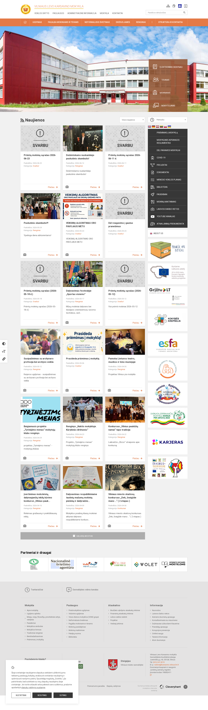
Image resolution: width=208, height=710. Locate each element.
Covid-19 (161, 158)
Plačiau (51, 187)
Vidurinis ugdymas (76, 614)
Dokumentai (163, 172)
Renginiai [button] (141, 22)
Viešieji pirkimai (116, 624)
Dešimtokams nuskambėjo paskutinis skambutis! (80, 157)
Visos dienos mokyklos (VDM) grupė (84, 617)
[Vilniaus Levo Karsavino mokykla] (27, 8)
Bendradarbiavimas (35, 636)
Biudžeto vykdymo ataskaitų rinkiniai (125, 610)
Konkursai (122, 508)
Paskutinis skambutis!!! (36, 223)
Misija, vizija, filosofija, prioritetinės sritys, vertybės (43, 618)
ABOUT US (158, 233)
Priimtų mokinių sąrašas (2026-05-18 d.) (40, 292)
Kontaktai (117, 13)
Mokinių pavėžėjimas (77, 627)
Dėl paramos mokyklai (168, 150)
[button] (168, 6)
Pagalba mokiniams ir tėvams (81, 624)
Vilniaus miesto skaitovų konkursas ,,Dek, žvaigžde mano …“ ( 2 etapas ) (122, 497)
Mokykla (104, 13)
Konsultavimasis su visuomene (164, 620)
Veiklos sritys (41, 13)
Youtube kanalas (166, 216)
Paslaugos (58, 13)
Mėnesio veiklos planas (169, 180)
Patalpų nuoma (75, 633)
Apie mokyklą (32, 610)
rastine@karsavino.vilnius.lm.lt (166, 665)
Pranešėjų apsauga (160, 627)
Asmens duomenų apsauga (163, 617)
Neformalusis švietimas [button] (97, 22)
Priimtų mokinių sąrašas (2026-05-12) (124, 292)
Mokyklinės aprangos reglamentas (168, 141)
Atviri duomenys (158, 640)
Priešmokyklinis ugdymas (79, 610)
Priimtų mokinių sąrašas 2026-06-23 (40, 157)
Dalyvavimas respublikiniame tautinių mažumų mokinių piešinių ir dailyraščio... (81, 497)
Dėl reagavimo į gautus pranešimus (120, 225)
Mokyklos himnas (34, 630)
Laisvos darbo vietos (168, 209)
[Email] (80, 666)
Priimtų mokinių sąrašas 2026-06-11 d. (124, 157)
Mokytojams (168, 106)
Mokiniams (165, 93)
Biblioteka (162, 187)
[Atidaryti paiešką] (184, 12)
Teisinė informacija (159, 637)
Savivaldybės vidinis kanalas (85, 589)
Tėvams (165, 80)
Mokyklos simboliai (35, 626)
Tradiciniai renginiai (35, 633)
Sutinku (63, 695)
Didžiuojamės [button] (123, 22)
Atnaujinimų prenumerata (170, 224)
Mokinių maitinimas (166, 202)
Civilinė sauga (157, 633)
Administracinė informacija (82, 13)
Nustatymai (21, 695)
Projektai (162, 165)
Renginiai (79, 166)
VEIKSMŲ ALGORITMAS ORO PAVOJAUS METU (81, 225)
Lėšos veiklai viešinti (118, 617)
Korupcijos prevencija (161, 630)
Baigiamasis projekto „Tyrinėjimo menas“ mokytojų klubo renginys (39, 430)
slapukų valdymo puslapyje (33, 687)
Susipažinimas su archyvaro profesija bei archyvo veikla (38, 360)
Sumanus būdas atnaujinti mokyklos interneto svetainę (147, 688)
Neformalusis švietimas (78, 620)
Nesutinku (42, 695)
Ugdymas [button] (37, 22)
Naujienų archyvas (85, 536)
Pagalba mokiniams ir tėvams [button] (63, 22)
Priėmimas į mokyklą (167, 133)
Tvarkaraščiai (36, 589)
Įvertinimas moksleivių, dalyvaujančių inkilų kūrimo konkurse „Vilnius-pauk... (38, 497)
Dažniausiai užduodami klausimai (165, 624)
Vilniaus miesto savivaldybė (132, 665)
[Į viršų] (185, 687)
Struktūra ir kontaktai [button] (170, 22)
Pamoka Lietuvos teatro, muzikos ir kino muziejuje (122, 360)
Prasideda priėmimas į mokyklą (82, 358)
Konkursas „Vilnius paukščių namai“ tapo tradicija (123, 428)
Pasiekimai (162, 194)
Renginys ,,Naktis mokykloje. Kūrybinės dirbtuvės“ (81, 428)
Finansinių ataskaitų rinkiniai (121, 614)
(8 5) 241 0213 (159, 662)
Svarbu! (36, 166)
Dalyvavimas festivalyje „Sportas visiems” (78, 292)
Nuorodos (156, 610)
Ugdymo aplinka (33, 614)
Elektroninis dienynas (171, 67)
